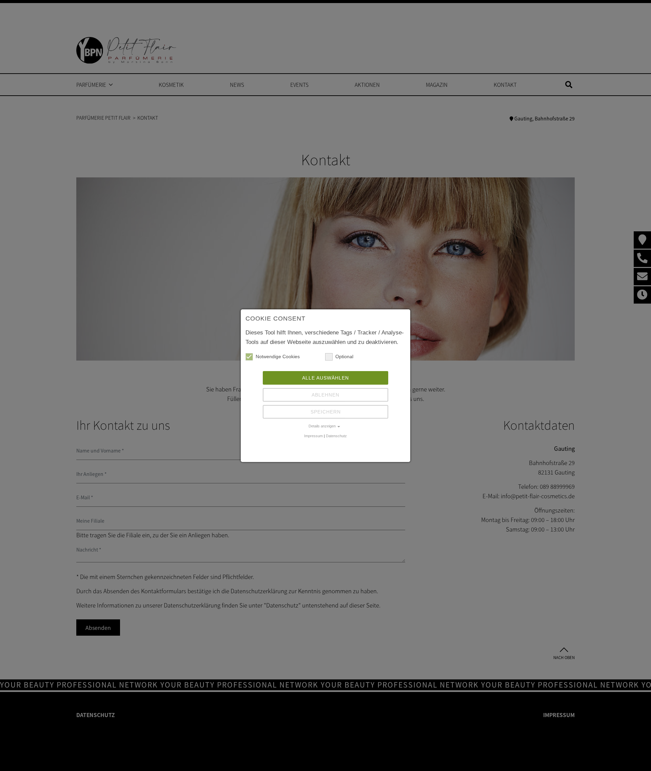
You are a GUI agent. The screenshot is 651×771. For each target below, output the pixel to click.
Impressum (313, 436)
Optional (344, 356)
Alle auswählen (325, 378)
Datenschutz (336, 436)
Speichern (326, 412)
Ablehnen (325, 395)
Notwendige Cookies (278, 356)
